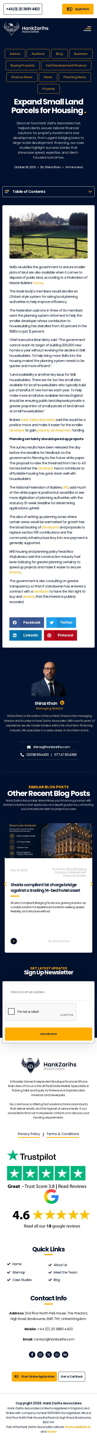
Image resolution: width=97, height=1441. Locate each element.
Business (81, 54)
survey (38, 283)
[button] (90, 192)
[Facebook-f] (32, 1354)
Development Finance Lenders (74, 874)
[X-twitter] (48, 1354)
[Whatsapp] (57, 1354)
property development (54, 430)
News (48, 77)
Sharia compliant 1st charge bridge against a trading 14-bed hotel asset (45, 887)
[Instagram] (40, 1354)
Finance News (21, 77)
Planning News (75, 77)
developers (50, 527)
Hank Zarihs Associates (38, 419)
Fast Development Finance (66, 65)
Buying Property (23, 65)
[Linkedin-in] (65, 1354)
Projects (48, 89)
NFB (65, 487)
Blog (59, 54)
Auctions (38, 54)
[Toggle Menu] (87, 28)
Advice (15, 54)
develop (29, 596)
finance (15, 572)
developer (17, 430)
